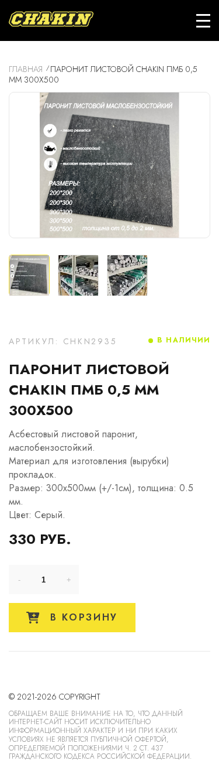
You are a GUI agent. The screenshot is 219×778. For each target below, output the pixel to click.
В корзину (82, 617)
